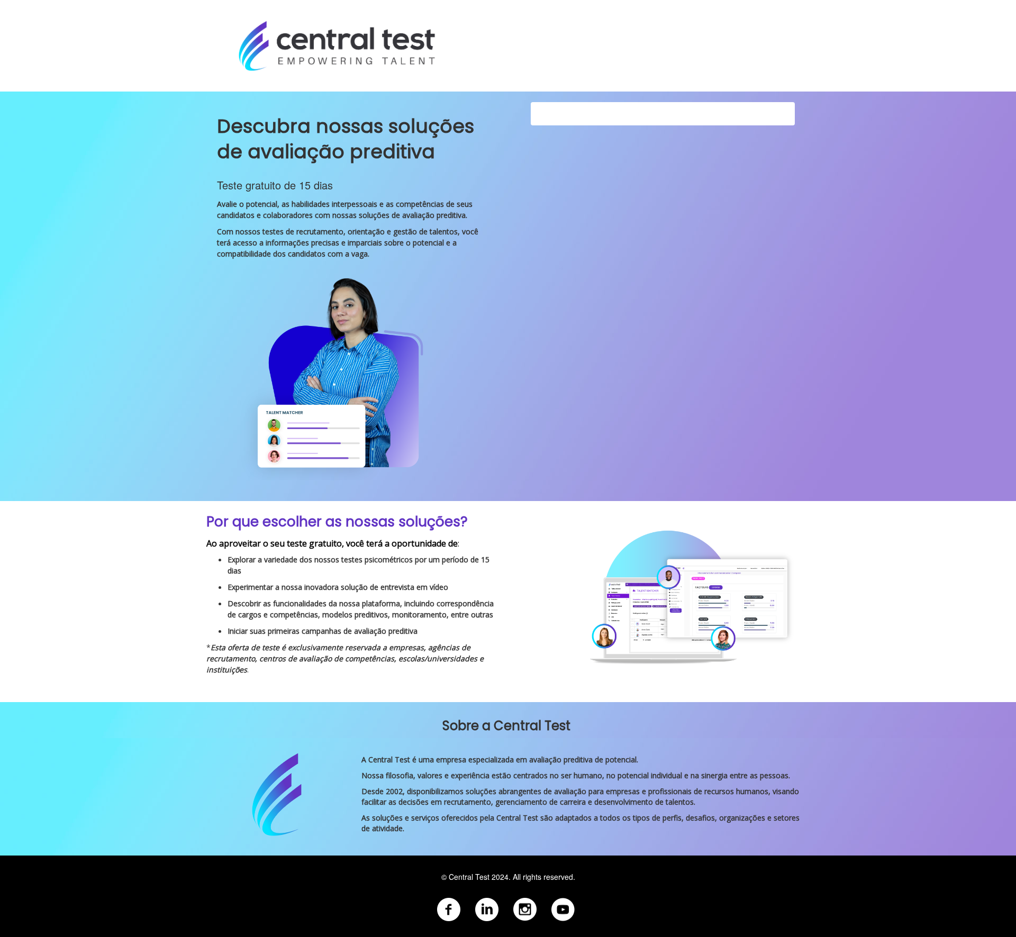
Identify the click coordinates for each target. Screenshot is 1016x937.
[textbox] (508, 898)
